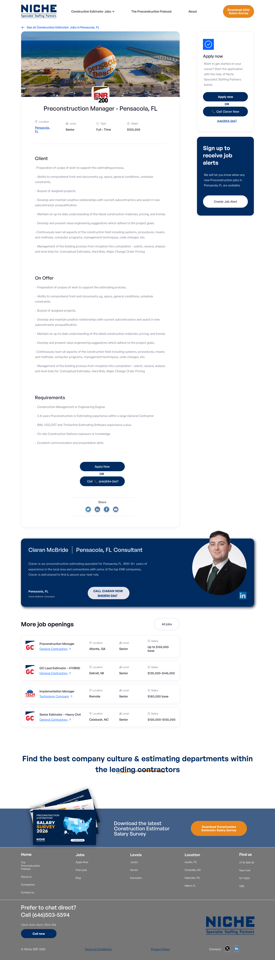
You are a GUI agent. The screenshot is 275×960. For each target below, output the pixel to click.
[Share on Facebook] (106, 509)
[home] (38, 11)
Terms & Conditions (98, 949)
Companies (28, 884)
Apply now (225, 97)
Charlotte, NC (193, 869)
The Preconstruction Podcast (151, 11)
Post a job (81, 869)
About (192, 11)
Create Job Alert (225, 201)
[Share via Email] (115, 509)
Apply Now (82, 862)
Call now (39, 933)
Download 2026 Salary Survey (238, 11)
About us (26, 876)
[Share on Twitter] (88, 509)
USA (241, 886)
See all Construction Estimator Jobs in (51, 27)
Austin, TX (191, 862)
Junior (134, 862)
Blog (78, 877)
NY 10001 (244, 878)
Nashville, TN (192, 877)
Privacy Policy (160, 949)
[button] (93, 11)
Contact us (27, 892)
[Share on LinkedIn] (97, 509)
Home (26, 854)
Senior (134, 869)
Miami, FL (190, 885)
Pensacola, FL (90, 27)
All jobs (167, 624)
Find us (245, 854)
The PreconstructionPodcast (30, 865)
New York (244, 870)
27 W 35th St (246, 862)
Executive (136, 877)
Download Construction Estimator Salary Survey (218, 828)
